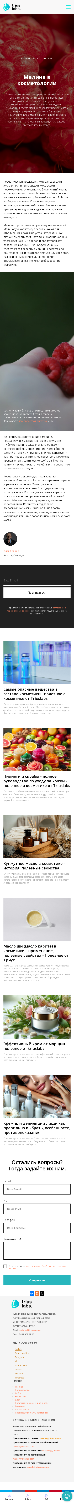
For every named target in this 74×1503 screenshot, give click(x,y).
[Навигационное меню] (68, 7)
